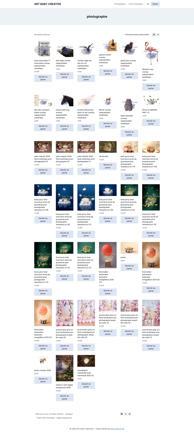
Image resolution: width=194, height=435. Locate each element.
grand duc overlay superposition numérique (128, 63)
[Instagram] (129, 414)
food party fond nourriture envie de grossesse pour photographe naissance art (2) (64, 262)
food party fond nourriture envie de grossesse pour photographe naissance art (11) (128, 161)
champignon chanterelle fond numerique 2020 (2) (85, 373)
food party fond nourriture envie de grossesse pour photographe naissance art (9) (42, 205)
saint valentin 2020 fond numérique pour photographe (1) (86, 159)
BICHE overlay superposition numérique (105, 112)
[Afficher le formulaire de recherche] (148, 4)
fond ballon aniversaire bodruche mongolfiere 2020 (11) (106, 277)
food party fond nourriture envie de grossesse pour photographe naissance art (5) (128, 205)
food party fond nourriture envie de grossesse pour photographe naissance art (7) (85, 219)
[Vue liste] (158, 34)
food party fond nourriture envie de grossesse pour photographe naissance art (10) (150, 161)
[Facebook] (121, 414)
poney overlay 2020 (42, 370)
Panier (155, 4)
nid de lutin (103, 156)
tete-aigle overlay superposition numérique (63, 63)
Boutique (69, 414)
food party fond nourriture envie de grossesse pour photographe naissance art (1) (85, 262)
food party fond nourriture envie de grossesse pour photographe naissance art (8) (64, 219)
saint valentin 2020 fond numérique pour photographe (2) (64, 159)
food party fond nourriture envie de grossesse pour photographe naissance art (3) (42, 277)
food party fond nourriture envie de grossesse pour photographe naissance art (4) (150, 219)
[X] (125, 414)
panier (123, 257)
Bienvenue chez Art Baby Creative (49, 414)
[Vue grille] (154, 34)
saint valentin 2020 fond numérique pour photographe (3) (43, 159)
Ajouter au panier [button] (43, 78)
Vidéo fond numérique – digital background (54, 418)
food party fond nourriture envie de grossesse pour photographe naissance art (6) (107, 205)
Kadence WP (119, 429)
